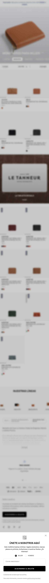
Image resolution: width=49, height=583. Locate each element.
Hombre (31, 555)
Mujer (20, 555)
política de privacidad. (34, 578)
